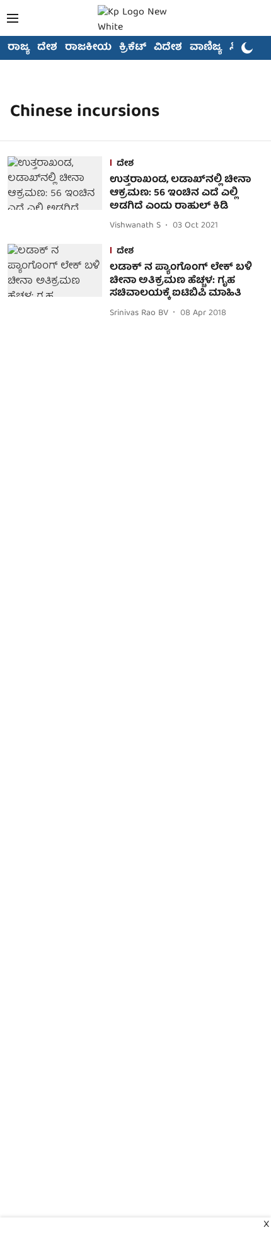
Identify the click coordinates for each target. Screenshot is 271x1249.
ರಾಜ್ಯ (19, 48)
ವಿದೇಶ (168, 48)
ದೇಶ (47, 48)
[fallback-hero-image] (59, 194)
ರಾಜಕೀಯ (88, 48)
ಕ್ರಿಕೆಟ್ (132, 48)
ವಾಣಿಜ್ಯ (206, 48)
